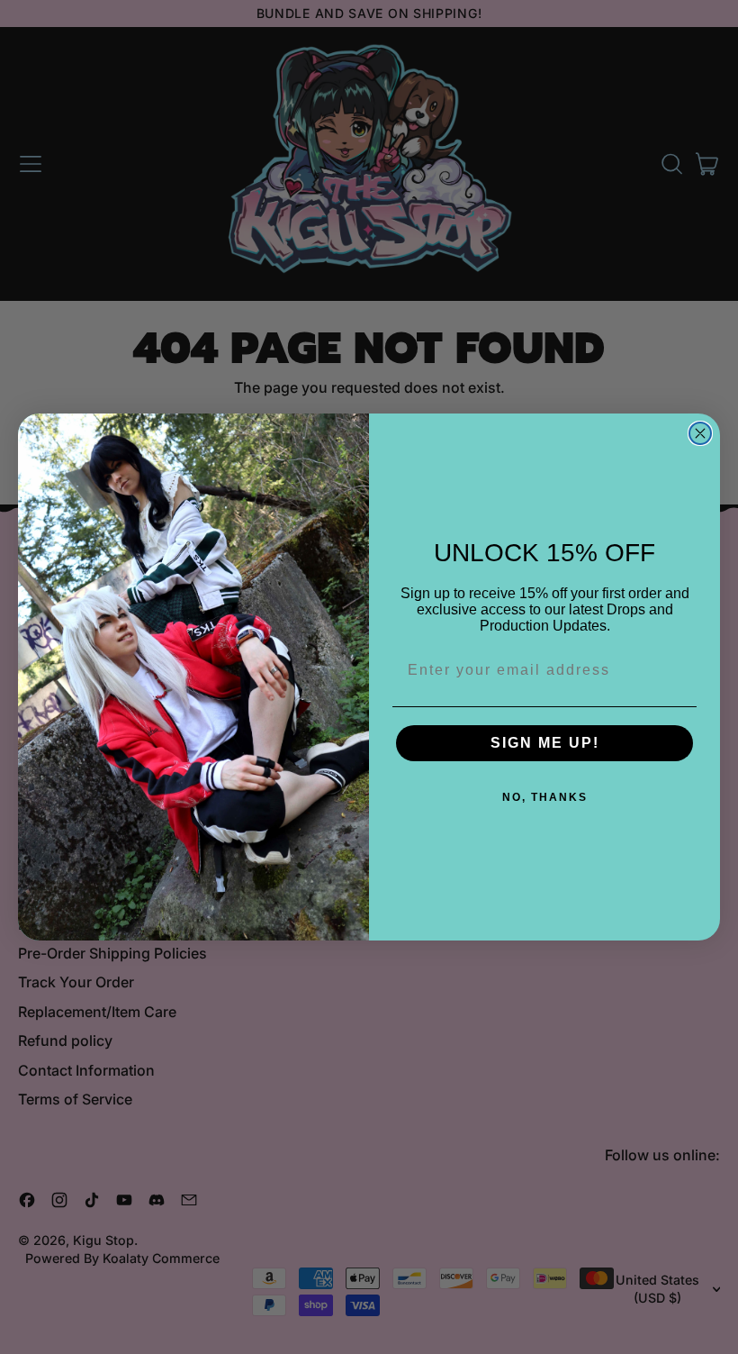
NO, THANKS (545, 797)
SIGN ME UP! (544, 742)
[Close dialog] (700, 433)
